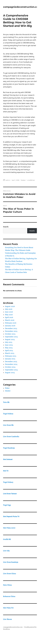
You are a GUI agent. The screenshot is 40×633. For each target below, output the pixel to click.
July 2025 (8, 342)
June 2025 (9, 345)
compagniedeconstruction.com (13, 627)
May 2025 (9, 348)
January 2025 (10, 359)
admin (8, 180)
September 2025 (11, 337)
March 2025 (9, 353)
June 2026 (9, 312)
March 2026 (9, 320)
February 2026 (10, 323)
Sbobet (23, 180)
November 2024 (11, 364)
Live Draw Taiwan (10, 494)
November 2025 (11, 331)
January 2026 (10, 326)
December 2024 (11, 361)
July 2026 (8, 309)
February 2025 (10, 356)
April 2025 (9, 350)
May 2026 (9, 315)
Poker (7, 388)
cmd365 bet (31, 180)
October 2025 (10, 334)
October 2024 (10, 367)
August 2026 (10, 306)
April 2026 (9, 317)
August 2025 (10, 339)
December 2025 (11, 328)
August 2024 (10, 372)
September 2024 (11, 370)
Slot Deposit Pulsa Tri (11, 516)
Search (5, 227)
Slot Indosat (8, 459)
